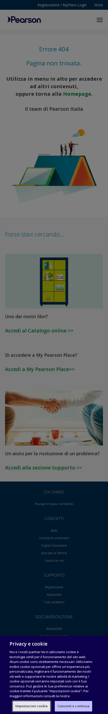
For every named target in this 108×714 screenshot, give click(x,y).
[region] (54, 675)
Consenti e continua (73, 706)
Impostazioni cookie (31, 706)
